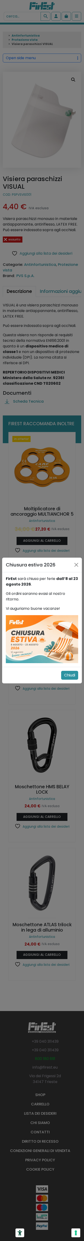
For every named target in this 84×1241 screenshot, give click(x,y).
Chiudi (69, 675)
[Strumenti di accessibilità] (19, 1232)
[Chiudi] (76, 565)
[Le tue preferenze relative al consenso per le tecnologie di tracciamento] (75, 1232)
